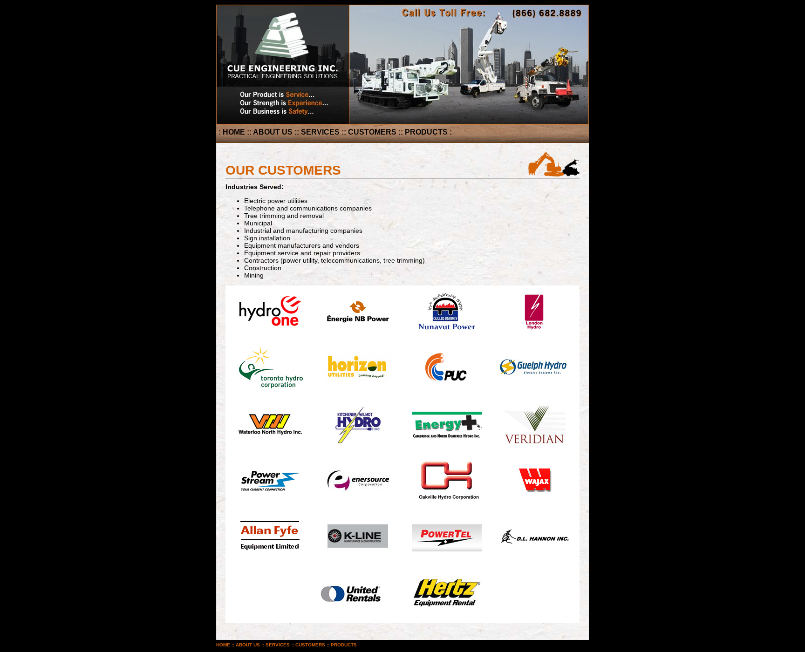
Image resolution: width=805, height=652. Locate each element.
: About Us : (273, 132)
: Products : (426, 132)
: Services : (320, 132)
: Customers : (372, 132)
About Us (248, 644)
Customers (310, 644)
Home (223, 644)
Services (278, 644)
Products (344, 644)
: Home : (233, 132)
